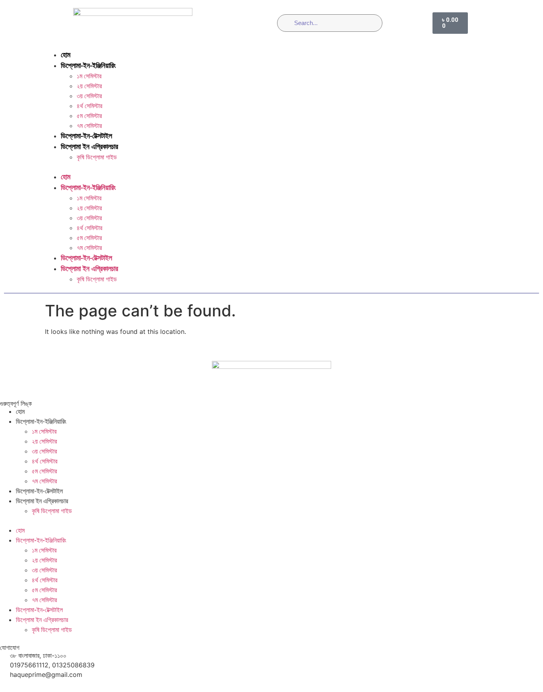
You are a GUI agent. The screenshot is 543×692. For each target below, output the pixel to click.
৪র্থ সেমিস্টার (89, 106)
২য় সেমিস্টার (89, 86)
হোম (65, 55)
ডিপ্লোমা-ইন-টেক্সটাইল (86, 136)
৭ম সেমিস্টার (89, 126)
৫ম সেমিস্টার (89, 116)
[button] (271, 167)
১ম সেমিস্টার (89, 76)
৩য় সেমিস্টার (89, 96)
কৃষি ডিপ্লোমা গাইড (97, 157)
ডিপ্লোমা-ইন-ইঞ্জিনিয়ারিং (88, 66)
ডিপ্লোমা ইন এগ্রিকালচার (89, 147)
